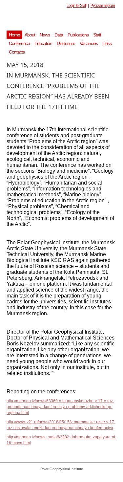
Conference (19, 43)
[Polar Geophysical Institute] (65, 21)
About (30, 34)
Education (43, 43)
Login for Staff (76, 5)
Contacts (17, 52)
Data (58, 34)
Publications (78, 34)
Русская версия (103, 5)
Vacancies (89, 43)
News (45, 34)
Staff (97, 34)
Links (107, 43)
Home (14, 34)
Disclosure (66, 43)
